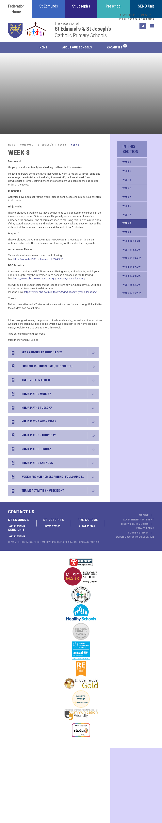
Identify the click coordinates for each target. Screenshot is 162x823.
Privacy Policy (145, 528)
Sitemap (144, 515)
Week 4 (126, 188)
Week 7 (126, 214)
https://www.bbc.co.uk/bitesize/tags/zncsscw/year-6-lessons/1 (50, 278)
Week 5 (126, 197)
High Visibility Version (134, 524)
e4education (146, 536)
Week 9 (126, 232)
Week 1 (126, 162)
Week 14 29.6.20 (131, 275)
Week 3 (126, 179)
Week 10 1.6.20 (131, 240)
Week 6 (126, 205)
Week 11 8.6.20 (131, 249)
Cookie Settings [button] (138, 532)
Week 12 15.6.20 (131, 258)
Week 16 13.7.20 (131, 293)
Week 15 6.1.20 (131, 284)
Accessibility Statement (138, 519)
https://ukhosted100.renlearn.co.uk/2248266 (38, 259)
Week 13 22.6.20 (131, 267)
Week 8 (126, 223)
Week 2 (126, 170)
